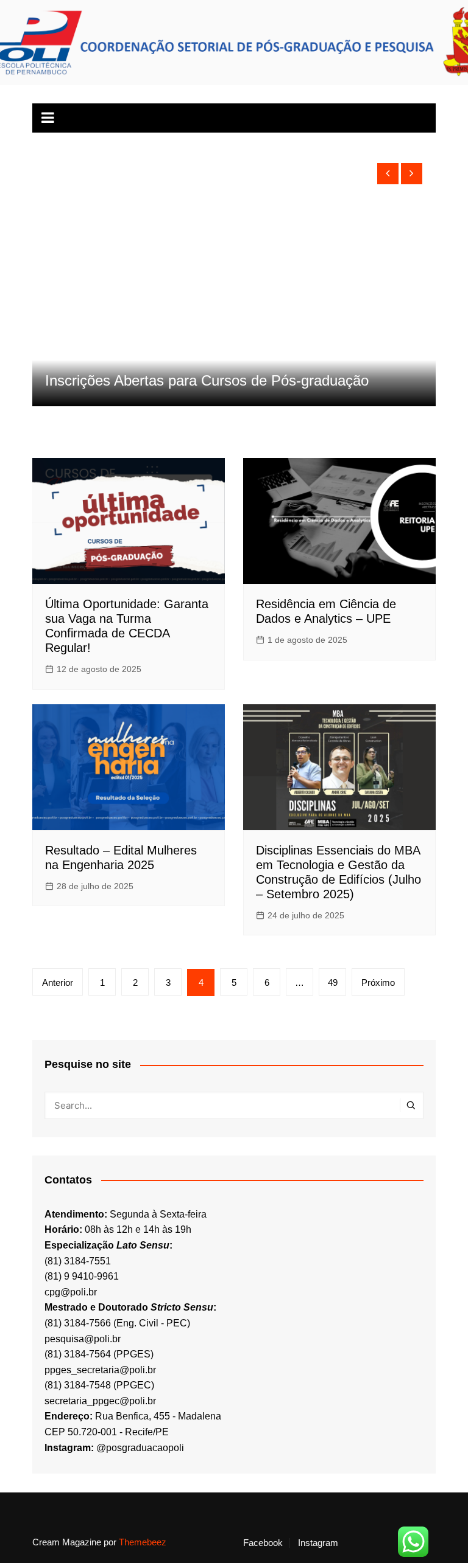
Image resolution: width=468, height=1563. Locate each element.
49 (333, 982)
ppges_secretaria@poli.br (100, 1370)
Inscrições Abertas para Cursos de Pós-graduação (207, 380)
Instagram (318, 1543)
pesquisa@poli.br (82, 1339)
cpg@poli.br (70, 1292)
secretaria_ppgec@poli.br (100, 1401)
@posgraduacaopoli (140, 1448)
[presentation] (388, 173)
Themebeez (142, 1542)
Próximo (378, 982)
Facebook (263, 1543)
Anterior (57, 982)
